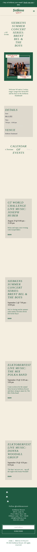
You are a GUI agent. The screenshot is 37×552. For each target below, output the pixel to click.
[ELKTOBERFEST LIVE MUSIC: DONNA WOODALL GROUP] (18, 422)
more (10, 234)
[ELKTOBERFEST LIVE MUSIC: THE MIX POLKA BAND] (18, 342)
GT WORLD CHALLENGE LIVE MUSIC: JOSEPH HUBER (17, 209)
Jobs (11, 541)
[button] (34, 11)
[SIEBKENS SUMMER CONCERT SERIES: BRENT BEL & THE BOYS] (18, 259)
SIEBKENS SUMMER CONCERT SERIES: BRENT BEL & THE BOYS (17, 289)
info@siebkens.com (18, 518)
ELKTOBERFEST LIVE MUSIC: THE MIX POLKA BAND (19, 369)
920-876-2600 (18, 520)
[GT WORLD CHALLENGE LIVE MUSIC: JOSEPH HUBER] (18, 180)
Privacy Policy (21, 541)
